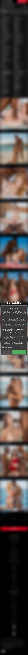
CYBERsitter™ (4, 328)
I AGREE (18, 352)
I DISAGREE (6, 352)
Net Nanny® (10, 328)
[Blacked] (14, 303)
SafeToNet (16, 328)
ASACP (20, 328)
